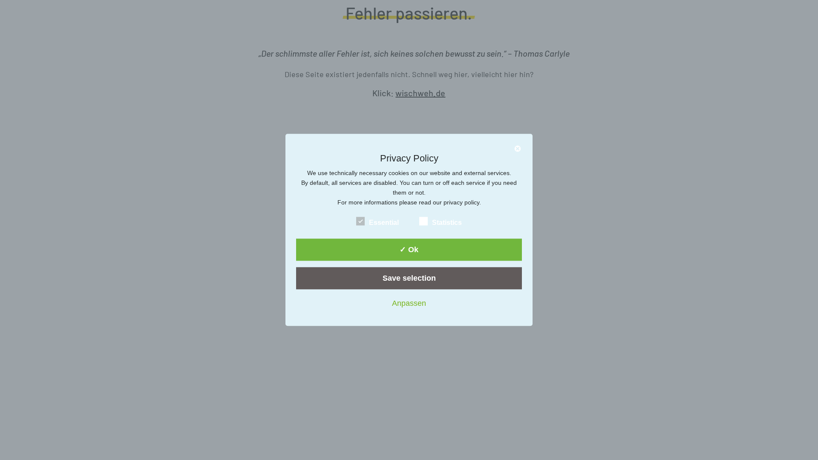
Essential (384, 222)
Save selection (409, 278)
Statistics (447, 222)
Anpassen (409, 303)
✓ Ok (409, 249)
